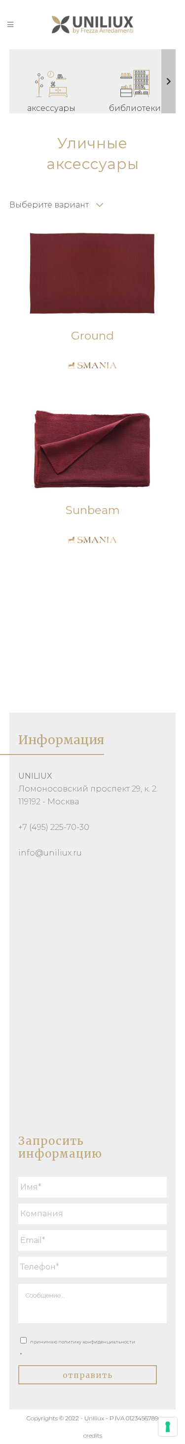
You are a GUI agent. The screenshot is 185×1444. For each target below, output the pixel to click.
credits (92, 1435)
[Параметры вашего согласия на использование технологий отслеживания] (167, 1426)
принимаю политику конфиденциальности (77, 1348)
